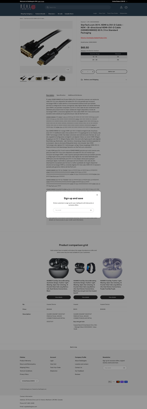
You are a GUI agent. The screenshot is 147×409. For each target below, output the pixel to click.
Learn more (41, 1)
